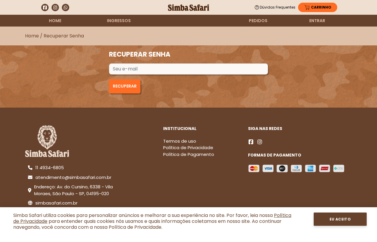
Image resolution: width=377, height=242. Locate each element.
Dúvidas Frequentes (277, 7)
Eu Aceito (340, 219)
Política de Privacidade (188, 147)
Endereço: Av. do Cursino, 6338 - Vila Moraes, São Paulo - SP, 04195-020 (73, 190)
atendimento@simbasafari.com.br (73, 177)
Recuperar (125, 86)
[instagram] (259, 142)
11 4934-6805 (49, 167)
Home (55, 21)
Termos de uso (179, 141)
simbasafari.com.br (56, 203)
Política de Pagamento (188, 154)
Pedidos (258, 21)
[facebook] (251, 142)
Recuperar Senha (64, 35)
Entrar (317, 21)
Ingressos (119, 21)
